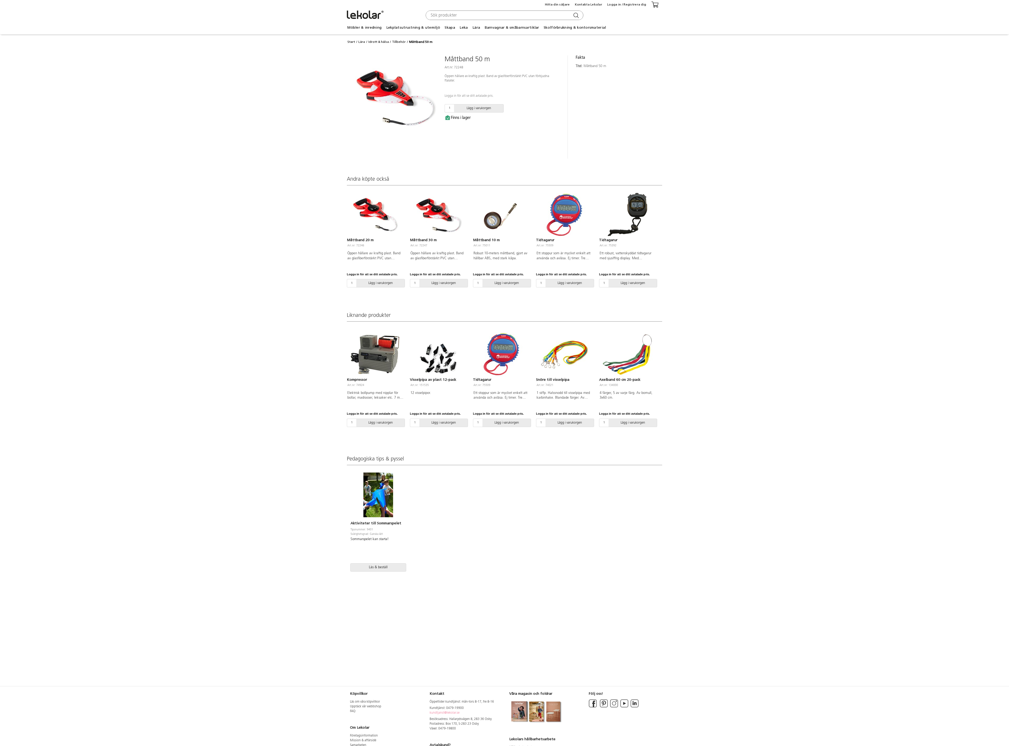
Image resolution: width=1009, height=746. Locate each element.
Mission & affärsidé (363, 740)
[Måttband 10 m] (501, 215)
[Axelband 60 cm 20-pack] (627, 354)
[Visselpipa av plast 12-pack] (438, 354)
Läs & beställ (378, 567)
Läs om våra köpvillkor (365, 701)
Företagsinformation (364, 735)
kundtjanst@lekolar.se (445, 712)
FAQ (353, 711)
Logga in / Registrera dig (626, 4)
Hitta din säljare (557, 4)
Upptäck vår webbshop (365, 706)
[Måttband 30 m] (438, 215)
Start (351, 42)
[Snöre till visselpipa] (564, 354)
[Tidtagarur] (564, 215)
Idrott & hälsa (378, 42)
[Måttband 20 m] (375, 215)
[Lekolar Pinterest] (603, 706)
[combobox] (504, 15)
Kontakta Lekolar (588, 4)
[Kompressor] (375, 354)
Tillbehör (399, 42)
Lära (361, 42)
